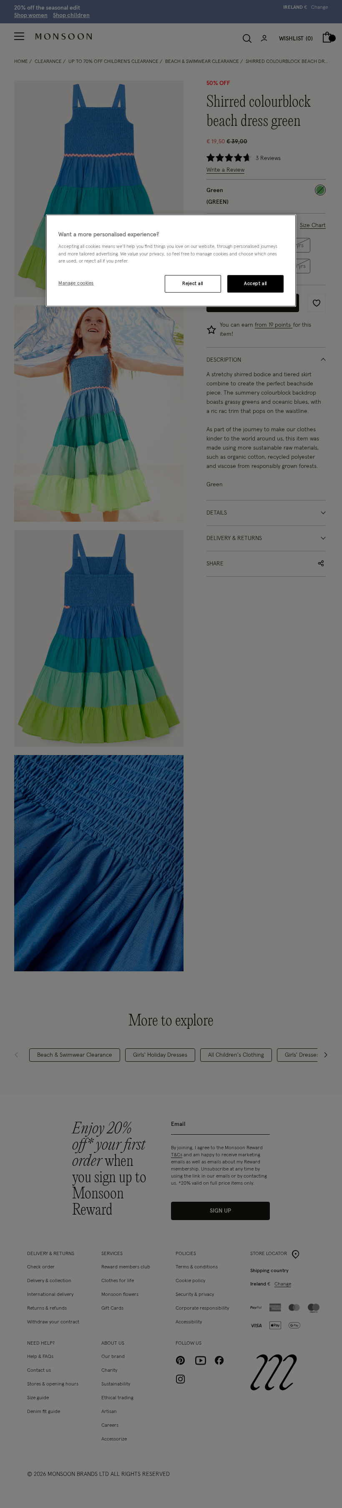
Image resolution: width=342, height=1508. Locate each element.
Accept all (255, 283)
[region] (171, 260)
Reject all (192, 283)
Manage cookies (76, 283)
